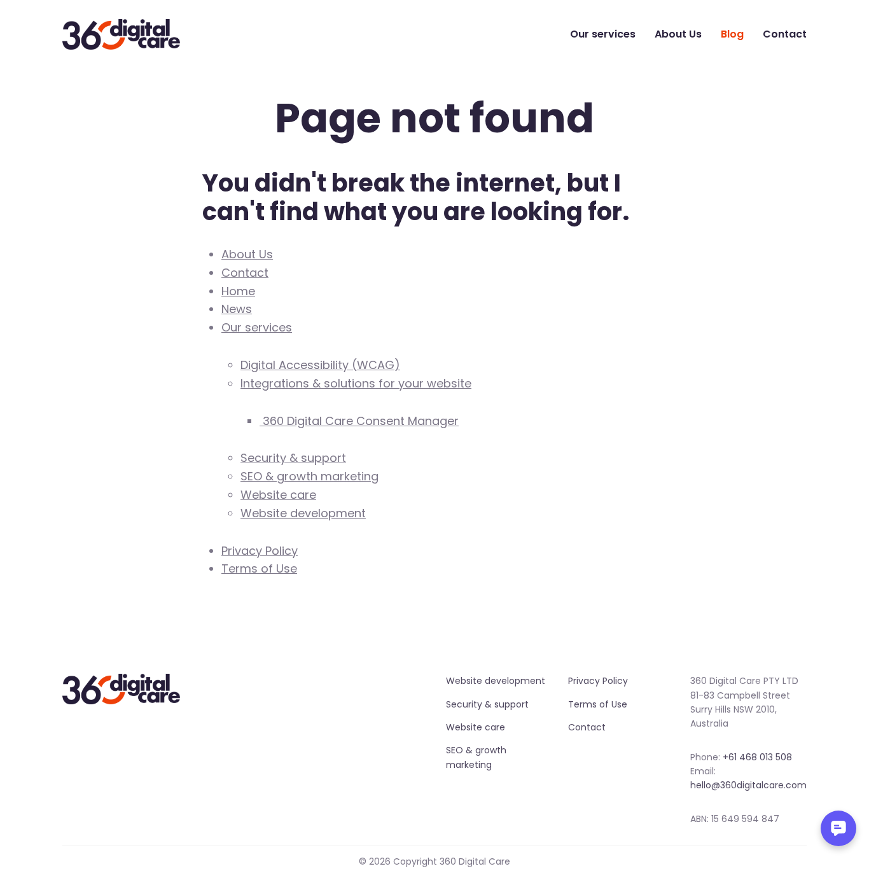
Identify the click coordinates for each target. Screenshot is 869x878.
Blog (732, 34)
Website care (278, 495)
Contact (785, 34)
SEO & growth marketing (309, 476)
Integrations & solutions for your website (355, 383)
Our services (603, 34)
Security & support (293, 458)
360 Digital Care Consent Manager (359, 421)
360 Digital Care (121, 34)
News (236, 309)
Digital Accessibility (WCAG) (320, 365)
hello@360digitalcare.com (748, 785)
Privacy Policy (259, 551)
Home (238, 291)
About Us (678, 34)
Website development (303, 513)
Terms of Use (259, 568)
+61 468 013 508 (757, 757)
